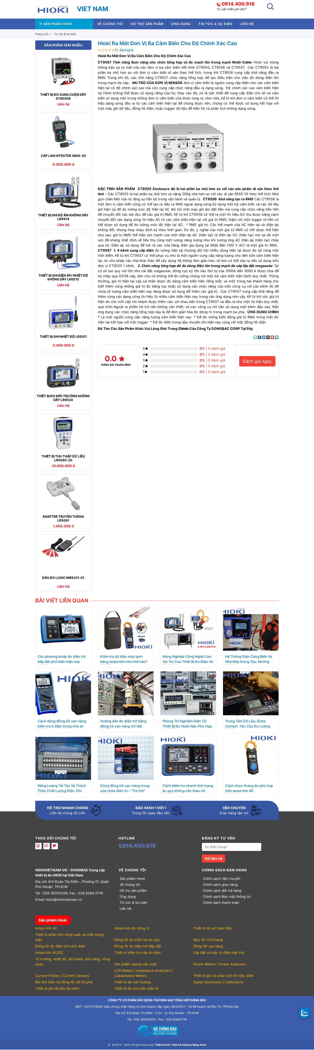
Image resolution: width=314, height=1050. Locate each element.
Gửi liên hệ (213, 858)
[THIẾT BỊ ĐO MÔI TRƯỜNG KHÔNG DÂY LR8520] (63, 373)
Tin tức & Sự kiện (215, 24)
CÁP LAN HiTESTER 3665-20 (63, 156)
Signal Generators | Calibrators (218, 982)
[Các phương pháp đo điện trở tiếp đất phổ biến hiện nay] (63, 628)
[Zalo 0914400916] (304, 1012)
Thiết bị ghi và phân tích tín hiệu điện (223, 975)
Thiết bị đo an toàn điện (212, 928)
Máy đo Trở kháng (208, 940)
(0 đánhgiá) (124, 50)
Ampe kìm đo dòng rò (132, 928)
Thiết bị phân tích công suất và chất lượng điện (69, 937)
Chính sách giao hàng (220, 884)
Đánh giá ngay (257, 361)
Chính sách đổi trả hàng (222, 890)
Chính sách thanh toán (221, 902)
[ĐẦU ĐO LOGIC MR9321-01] (63, 553)
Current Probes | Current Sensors (62, 975)
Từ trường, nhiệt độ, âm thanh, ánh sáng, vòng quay (72, 961)
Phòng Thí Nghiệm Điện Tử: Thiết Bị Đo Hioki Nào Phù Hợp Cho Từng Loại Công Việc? (187, 726)
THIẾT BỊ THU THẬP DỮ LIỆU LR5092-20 (63, 458)
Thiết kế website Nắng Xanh (188, 1044)
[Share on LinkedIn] (276, 337)
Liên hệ (247, 24)
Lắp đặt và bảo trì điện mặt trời (218, 952)
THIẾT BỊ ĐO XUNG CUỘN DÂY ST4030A (63, 96)
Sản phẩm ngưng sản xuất (135, 964)
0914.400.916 (238, 4)
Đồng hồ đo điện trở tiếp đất (137, 946)
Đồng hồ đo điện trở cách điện (60, 946)
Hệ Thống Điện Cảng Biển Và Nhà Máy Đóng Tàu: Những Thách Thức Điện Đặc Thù (248, 661)
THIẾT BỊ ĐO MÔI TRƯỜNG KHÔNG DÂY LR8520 (63, 398)
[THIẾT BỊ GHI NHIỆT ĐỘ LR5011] (63, 312)
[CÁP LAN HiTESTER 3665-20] (63, 131)
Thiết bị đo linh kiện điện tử (136, 988)
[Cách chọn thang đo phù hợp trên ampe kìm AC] (251, 757)
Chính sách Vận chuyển (221, 878)
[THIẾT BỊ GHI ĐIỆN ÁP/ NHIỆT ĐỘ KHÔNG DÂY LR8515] (63, 252)
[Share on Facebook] (259, 337)
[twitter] (54, 846)
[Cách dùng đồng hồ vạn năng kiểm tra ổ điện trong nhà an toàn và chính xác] (63, 693)
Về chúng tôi (110, 24)
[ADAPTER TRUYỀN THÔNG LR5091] (63, 493)
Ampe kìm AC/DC (49, 952)
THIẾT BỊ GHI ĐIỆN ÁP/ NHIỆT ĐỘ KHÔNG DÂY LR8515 (63, 277)
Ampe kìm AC (46, 928)
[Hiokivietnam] (52, 9)
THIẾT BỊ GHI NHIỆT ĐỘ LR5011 (63, 337)
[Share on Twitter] (264, 337)
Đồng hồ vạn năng (208, 946)
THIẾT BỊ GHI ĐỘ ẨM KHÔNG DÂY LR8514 (63, 217)
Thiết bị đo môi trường (132, 982)
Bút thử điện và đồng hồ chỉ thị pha (63, 982)
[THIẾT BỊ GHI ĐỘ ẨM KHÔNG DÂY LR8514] (63, 192)
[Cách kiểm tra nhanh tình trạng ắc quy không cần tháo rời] (188, 757)
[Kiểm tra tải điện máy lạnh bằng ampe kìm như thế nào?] (126, 628)
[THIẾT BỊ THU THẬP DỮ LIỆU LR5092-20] (63, 433)
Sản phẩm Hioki (57, 24)
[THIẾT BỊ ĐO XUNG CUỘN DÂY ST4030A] (63, 71)
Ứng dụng (181, 24)
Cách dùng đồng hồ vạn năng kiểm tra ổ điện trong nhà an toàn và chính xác (62, 726)
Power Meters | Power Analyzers (219, 964)
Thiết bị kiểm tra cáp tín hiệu (137, 952)
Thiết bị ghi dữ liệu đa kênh (57, 988)
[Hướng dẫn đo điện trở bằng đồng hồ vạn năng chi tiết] (126, 693)
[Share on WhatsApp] (255, 337)
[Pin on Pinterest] (272, 337)
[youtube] (46, 846)
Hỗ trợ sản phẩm (147, 24)
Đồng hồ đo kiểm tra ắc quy (137, 940)
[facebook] (38, 846)
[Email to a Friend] (268, 337)
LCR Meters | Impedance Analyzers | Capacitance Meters (143, 973)
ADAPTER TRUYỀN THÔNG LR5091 (63, 518)
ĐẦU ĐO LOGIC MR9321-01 (63, 578)
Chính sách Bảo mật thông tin (227, 896)
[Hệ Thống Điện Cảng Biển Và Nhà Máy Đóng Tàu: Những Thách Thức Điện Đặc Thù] (251, 628)
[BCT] (157, 1030)
